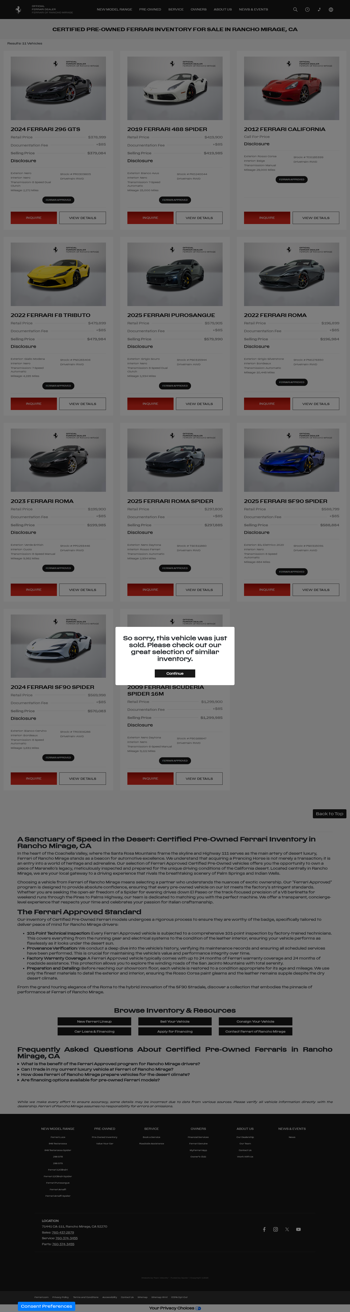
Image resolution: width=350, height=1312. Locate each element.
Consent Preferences (46, 1306)
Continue (175, 673)
